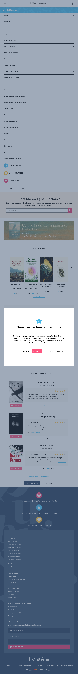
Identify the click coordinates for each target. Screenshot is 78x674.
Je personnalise (23, 351)
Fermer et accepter (60, 314)
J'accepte (36, 351)
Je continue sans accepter (56, 353)
